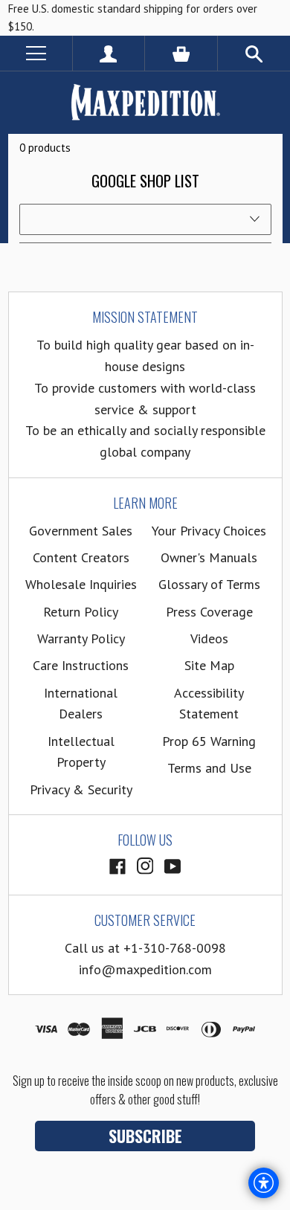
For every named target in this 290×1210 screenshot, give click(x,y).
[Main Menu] (36, 53)
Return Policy (80, 611)
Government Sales (80, 530)
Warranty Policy (81, 638)
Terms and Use (209, 767)
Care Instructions (81, 665)
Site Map (209, 665)
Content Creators (81, 557)
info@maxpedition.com (145, 969)
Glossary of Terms (209, 584)
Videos (209, 638)
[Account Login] (109, 53)
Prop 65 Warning (209, 741)
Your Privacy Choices (209, 530)
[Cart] (181, 53)
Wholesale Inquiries (81, 584)
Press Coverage (209, 611)
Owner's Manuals (209, 557)
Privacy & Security (81, 789)
